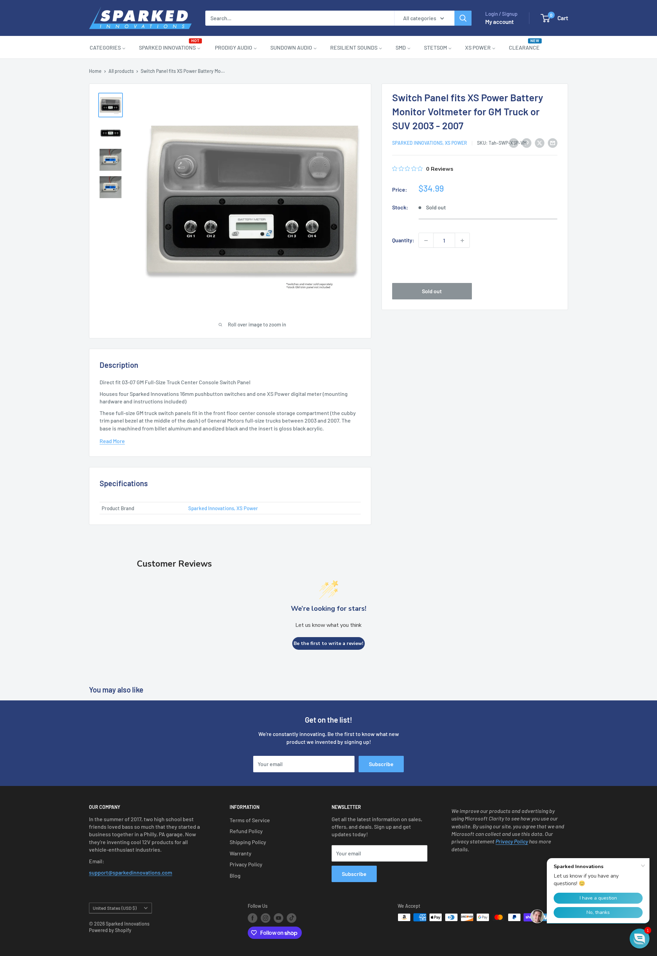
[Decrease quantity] (426, 240)
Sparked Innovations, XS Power (429, 143)
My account (499, 21)
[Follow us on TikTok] (291, 918)
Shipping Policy (248, 842)
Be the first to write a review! (328, 643)
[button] (639, 938)
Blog (235, 875)
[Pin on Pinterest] (526, 142)
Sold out (432, 291)
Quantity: (403, 240)
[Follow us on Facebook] (252, 918)
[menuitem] (107, 47)
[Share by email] (552, 142)
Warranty (241, 853)
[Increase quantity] (462, 240)
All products (121, 71)
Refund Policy (246, 831)
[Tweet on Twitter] (539, 142)
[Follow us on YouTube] (278, 918)
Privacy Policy (246, 864)
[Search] (463, 18)
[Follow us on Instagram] (265, 918)
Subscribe (381, 764)
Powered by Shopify (110, 930)
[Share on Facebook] (513, 142)
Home (95, 71)
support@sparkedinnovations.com (130, 872)
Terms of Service (250, 820)
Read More (112, 441)
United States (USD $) (115, 908)
